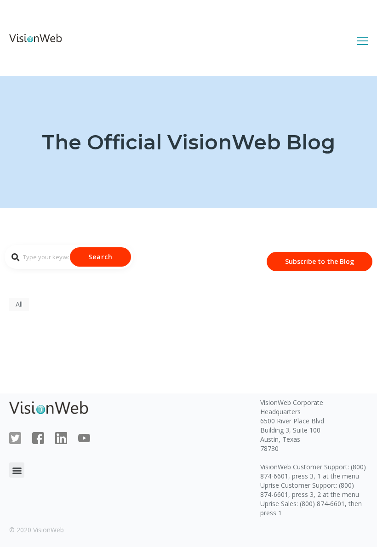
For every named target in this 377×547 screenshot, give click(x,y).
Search (100, 256)
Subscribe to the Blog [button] (319, 261)
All (19, 304)
